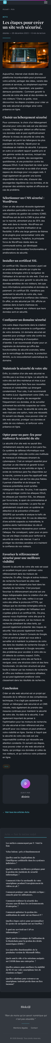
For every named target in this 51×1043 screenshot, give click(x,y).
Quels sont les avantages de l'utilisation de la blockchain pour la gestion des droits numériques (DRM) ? (25, 941)
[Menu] (45, 2)
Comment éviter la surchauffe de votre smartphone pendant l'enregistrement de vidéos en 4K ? (24, 883)
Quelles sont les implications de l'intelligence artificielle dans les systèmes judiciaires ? (25, 860)
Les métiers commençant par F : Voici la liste (24, 844)
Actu (13, 9)
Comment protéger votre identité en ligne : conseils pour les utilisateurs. (25, 893)
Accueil (5, 9)
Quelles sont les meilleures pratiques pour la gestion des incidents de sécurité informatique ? (25, 872)
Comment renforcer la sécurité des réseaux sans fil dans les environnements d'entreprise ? (25, 903)
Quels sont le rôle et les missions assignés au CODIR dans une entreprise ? (25, 959)
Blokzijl (25, 1007)
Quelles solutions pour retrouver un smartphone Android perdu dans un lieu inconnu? (24, 981)
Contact (34, 1028)
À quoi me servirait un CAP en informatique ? (20, 930)
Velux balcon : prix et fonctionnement (23, 851)
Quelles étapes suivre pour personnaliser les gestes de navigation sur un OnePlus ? (25, 922)
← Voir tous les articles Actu (16, 812)
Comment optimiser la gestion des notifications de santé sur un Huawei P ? (24, 913)
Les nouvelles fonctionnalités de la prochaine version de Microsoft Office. (23, 951)
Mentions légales (20, 1028)
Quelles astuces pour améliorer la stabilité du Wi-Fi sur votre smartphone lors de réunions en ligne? (25, 970)
